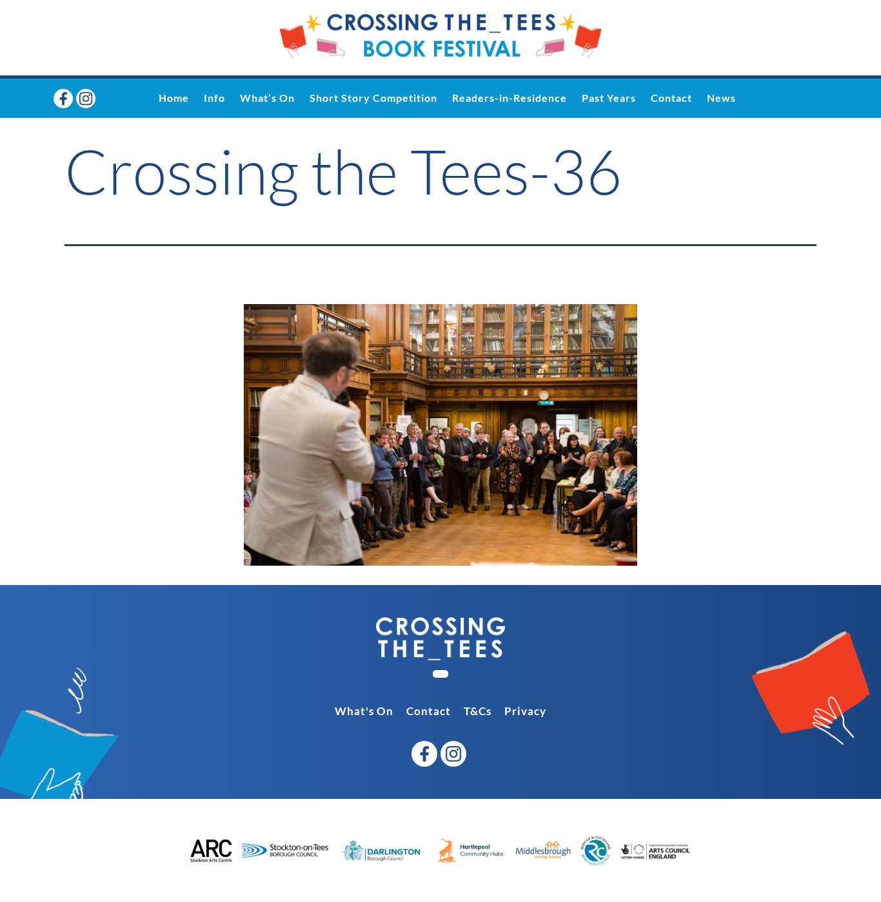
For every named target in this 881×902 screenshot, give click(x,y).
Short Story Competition (373, 97)
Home (174, 97)
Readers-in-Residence (509, 97)
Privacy (525, 711)
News (721, 97)
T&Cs (477, 711)
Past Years (609, 97)
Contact (671, 97)
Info (214, 97)
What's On (364, 711)
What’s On (267, 97)
